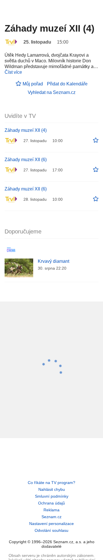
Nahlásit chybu (51, 489)
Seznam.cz (51, 516)
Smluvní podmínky (51, 496)
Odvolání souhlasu (51, 530)
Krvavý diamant (53, 261)
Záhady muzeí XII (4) (26, 130)
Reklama (51, 510)
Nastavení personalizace (51, 523)
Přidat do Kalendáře (67, 83)
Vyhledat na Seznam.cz (52, 92)
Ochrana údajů (51, 503)
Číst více (13, 72)
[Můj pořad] (95, 140)
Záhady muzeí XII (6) (26, 159)
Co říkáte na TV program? (51, 482)
